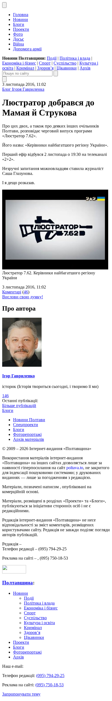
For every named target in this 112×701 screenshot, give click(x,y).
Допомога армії (27, 49)
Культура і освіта (39, 622)
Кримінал (25, 68)
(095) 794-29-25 (50, 675)
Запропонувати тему (21, 694)
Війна (18, 44)
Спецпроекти (25, 424)
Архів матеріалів (28, 439)
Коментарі (11, 292)
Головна (20, 14)
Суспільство (65, 63)
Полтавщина (17, 582)
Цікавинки (67, 68)
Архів (85, 68)
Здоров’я (45, 68)
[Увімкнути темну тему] (4, 5)
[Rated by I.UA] (14, 572)
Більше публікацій (19, 405)
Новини (20, 19)
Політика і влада (75, 58)
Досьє (18, 39)
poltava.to (74, 467)
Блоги (18, 24)
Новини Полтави (29, 419)
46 (26, 292)
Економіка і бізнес (19, 63)
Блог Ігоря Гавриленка (23, 89)
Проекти (21, 29)
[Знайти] (56, 73)
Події (52, 58)
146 (5, 395)
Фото (18, 34)
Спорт (45, 63)
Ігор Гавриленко (18, 376)
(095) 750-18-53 (49, 684)
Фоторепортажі (27, 434)
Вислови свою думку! (22, 297)
